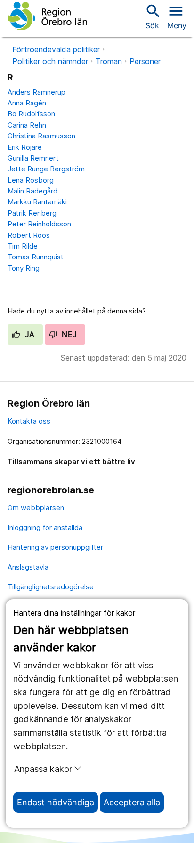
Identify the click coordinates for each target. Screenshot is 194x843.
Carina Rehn (27, 124)
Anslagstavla (28, 566)
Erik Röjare (25, 147)
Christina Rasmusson (41, 135)
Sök (152, 16)
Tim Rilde (23, 245)
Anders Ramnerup (36, 92)
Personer (145, 61)
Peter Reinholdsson (39, 223)
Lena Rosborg (31, 180)
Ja (28, 334)
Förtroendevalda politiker (56, 49)
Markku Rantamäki (37, 201)
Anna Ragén (27, 102)
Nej (68, 334)
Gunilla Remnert (33, 157)
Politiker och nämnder (50, 61)
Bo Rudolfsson (31, 113)
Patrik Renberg (32, 213)
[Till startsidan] (47, 16)
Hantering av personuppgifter (55, 547)
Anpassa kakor (43, 768)
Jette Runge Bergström (46, 168)
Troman (109, 61)
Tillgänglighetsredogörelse (51, 586)
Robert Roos (29, 235)
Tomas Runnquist (36, 256)
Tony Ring (24, 268)
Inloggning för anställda (45, 527)
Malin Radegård (32, 190)
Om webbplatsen (36, 507)
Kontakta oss (29, 421)
